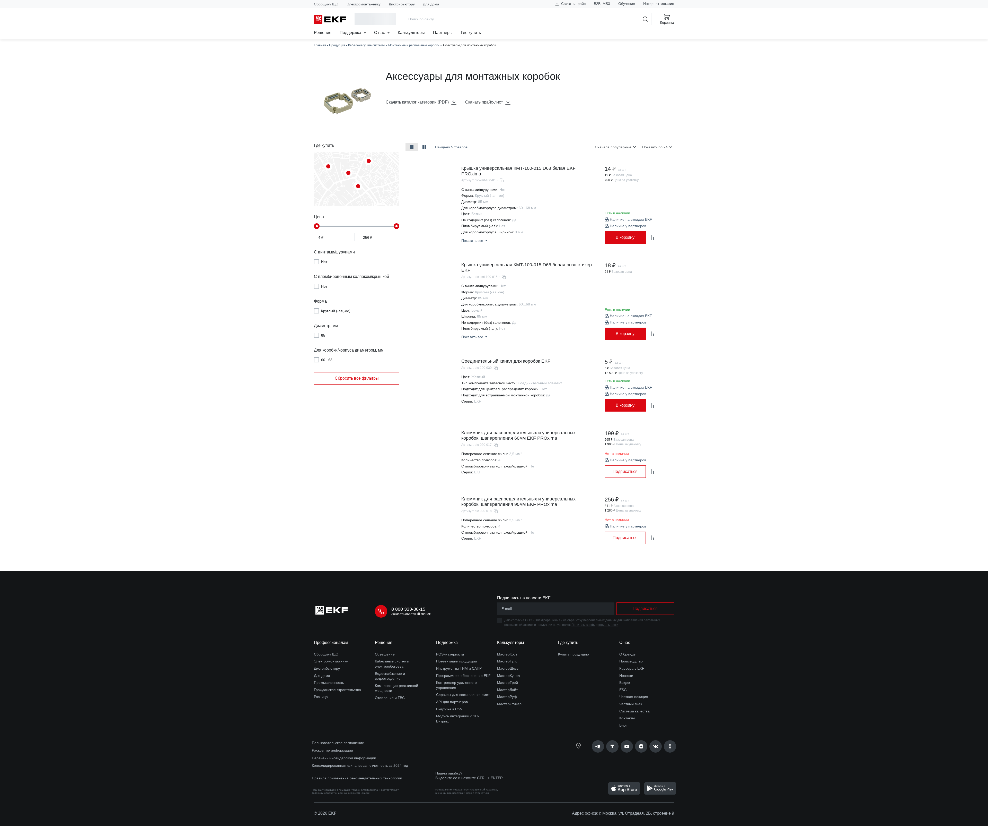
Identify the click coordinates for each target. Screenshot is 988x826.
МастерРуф (507, 697)
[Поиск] (645, 19)
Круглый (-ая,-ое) (335, 311)
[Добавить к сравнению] (652, 237)
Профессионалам (331, 642)
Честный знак (630, 704)
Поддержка (351, 32)
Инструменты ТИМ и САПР (459, 668)
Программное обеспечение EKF (463, 676)
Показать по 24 (655, 147)
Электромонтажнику (364, 4)
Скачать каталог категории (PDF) (417, 102)
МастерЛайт (507, 690)
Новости (626, 676)
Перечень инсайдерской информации (344, 758)
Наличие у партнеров (628, 226)
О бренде (627, 654)
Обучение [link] (626, 4)
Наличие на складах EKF (631, 219)
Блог (623, 725)
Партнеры (443, 32)
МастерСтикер (509, 704)
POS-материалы (450, 654)
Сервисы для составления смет (463, 695)
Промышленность (329, 682)
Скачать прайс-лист (484, 102)
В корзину (625, 237)
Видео (624, 682)
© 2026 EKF (325, 813)
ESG (623, 690)
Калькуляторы (411, 32)
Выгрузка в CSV (449, 709)
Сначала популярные (613, 147)
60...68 (326, 360)
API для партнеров (452, 702)
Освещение (385, 654)
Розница (321, 697)
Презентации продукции (456, 661)
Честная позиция (633, 697)
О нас (380, 32)
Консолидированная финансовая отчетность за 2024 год (360, 765)
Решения (322, 32)
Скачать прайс (573, 4)
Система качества (634, 711)
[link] (598, 746)
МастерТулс (507, 661)
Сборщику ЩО (326, 4)
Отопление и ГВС (390, 698)
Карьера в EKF (631, 668)
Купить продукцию (573, 654)
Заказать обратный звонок (410, 614)
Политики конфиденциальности (594, 625)
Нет (324, 262)
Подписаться (625, 471)
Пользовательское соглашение (338, 743)
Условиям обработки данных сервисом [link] (336, 792)
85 (323, 335)
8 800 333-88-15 (408, 609)
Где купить (471, 32)
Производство (631, 661)
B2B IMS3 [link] (602, 4)
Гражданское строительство (337, 690)
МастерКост (507, 654)
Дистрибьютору (402, 4)
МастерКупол (508, 676)
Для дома (431, 4)
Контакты (627, 718)
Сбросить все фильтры (357, 378)
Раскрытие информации (332, 750)
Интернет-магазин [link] (658, 4)
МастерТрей (507, 682)
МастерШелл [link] (508, 668)
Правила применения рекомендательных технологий (357, 778)
